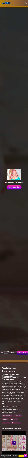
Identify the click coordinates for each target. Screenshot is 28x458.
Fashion (6, 422)
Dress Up (14, 419)
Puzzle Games (9, 364)
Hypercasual (16, 422)
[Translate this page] (25, 455)
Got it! (23, 455)
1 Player (15, 364)
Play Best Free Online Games (5, 3)
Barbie (5, 419)
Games (3, 364)
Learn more (14, 456)
